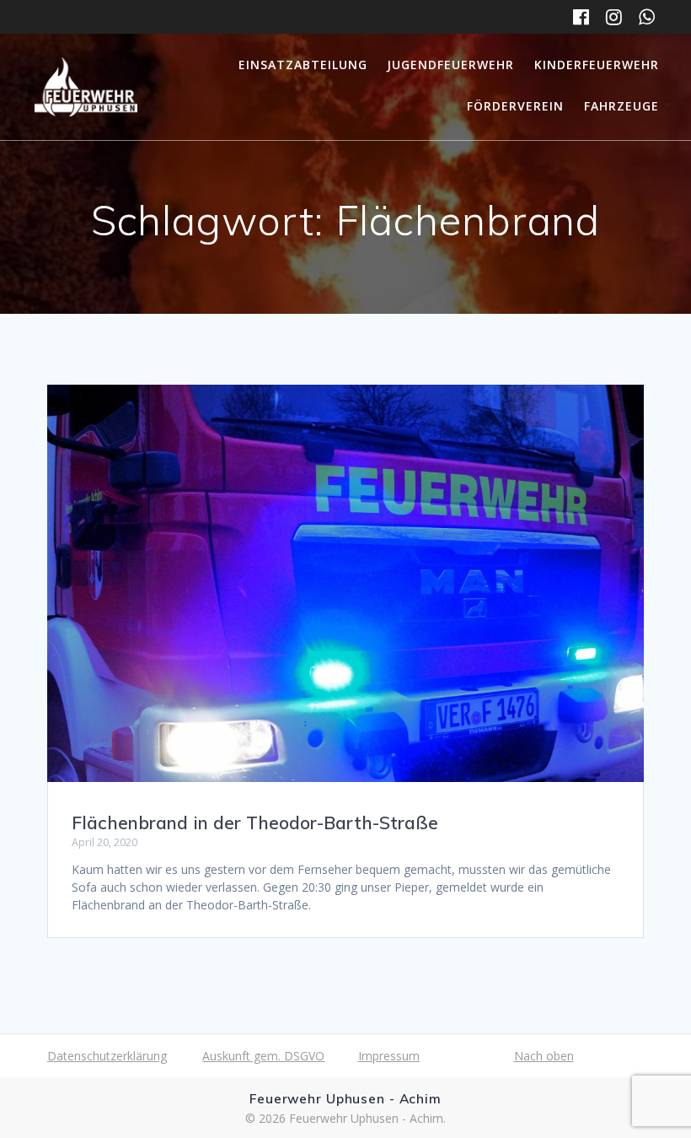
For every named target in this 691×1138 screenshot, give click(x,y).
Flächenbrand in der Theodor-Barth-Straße (255, 822)
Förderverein (515, 106)
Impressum (389, 1056)
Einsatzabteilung (302, 65)
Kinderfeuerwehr (596, 65)
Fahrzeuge (621, 106)
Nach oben (544, 1056)
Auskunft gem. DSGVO (263, 1056)
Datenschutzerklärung (107, 1056)
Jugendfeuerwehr (450, 65)
